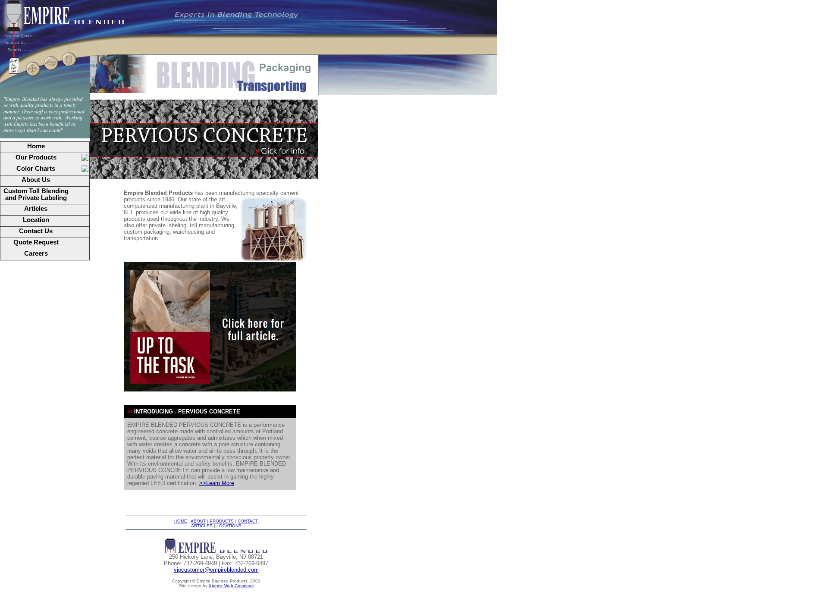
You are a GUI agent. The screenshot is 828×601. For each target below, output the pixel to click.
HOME (180, 521)
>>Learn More (216, 483)
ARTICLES (202, 525)
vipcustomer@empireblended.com (216, 570)
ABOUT (198, 521)
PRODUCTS (222, 521)
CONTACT (248, 521)
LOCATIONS (229, 525)
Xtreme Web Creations (231, 585)
